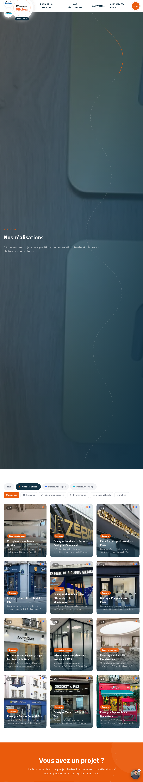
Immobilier (122, 495)
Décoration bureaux (54, 495)
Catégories (11, 495)
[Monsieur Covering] (8, 13)
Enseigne (30, 495)
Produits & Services (46, 6)
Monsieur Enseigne (57, 486)
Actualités (98, 5)
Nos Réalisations (75, 6)
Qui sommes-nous (117, 6)
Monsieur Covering (84, 486)
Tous (9, 486)
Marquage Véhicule (102, 495)
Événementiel (79, 495)
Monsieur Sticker (30, 486)
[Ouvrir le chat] (135, 774)
